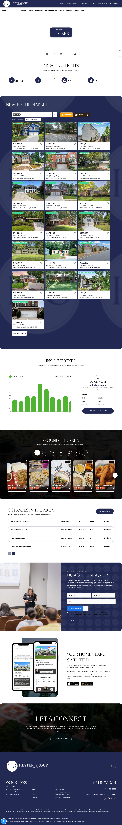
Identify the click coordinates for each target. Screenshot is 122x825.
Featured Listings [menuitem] (62, 789)
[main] (61, 380)
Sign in (108, 4)
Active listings (99, 79)
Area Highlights (27, 11)
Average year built (100, 398)
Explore (61, 11)
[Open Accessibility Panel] (4, 821)
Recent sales (48, 79)
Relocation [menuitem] (34, 797)
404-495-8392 (110, 789)
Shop (53, 453)
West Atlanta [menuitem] (11, 797)
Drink (45, 453)
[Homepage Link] (16, 4)
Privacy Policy (36, 821)
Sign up (115, 4)
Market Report (79, 11)
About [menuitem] (68, 3)
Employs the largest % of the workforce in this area (98, 388)
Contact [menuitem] (101, 3)
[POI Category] (47, 53)
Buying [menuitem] (84, 3)
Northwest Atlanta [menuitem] (12, 794)
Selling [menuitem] (93, 3)
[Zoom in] (120, 50)
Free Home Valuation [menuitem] (63, 792)
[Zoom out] (120, 53)
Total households (85, 398)
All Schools (104, 511)
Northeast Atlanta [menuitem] (12, 792)
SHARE (24, 462)
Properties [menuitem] (59, 787)
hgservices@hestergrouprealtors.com (101, 794)
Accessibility (49, 821)
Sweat (69, 453)
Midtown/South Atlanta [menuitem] (14, 789)
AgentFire (83, 821)
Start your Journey (61, 739)
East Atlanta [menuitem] (10, 787)
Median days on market (74, 79)
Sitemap (43, 821)
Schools (69, 11)
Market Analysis (51, 11)
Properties (39, 11)
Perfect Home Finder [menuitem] (63, 794)
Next (115, 475)
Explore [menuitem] (76, 3)
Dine (37, 453)
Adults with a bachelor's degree (87, 405)
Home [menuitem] (62, 3)
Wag (85, 453)
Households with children (101, 405)
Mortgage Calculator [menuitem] (63, 797)
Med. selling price (23, 79)
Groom (77, 453)
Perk (61, 453)
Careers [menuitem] (33, 789)
